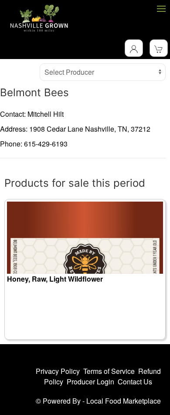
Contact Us (135, 382)
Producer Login (90, 382)
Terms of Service (109, 371)
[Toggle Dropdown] (134, 48)
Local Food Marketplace (123, 401)
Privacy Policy (58, 371)
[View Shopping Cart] (159, 48)
